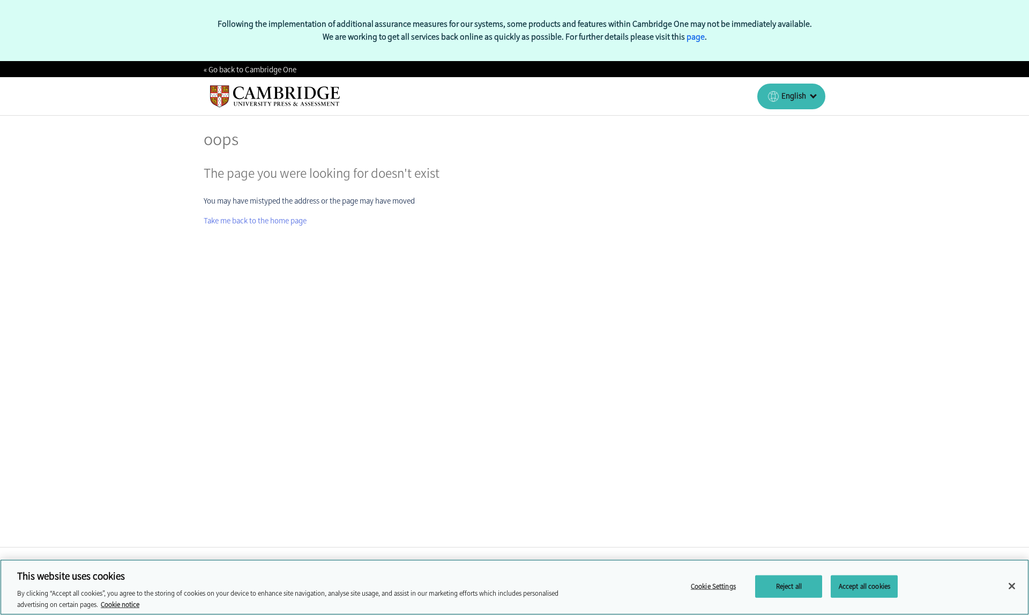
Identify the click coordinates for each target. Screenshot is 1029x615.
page (696, 37)
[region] (514, 587)
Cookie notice (120, 604)
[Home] (275, 96)
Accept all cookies (864, 586)
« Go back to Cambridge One (250, 69)
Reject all (789, 586)
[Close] (1012, 586)
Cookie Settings (713, 586)
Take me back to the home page (255, 221)
